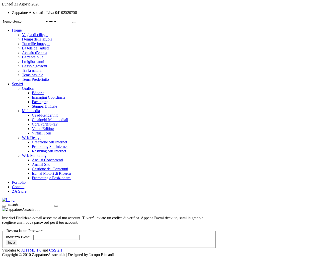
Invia (11, 242)
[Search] (4, 206)
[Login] (74, 22)
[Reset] (56, 206)
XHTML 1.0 (31, 250)
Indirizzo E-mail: (19, 237)
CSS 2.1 (55, 250)
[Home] (8, 200)
